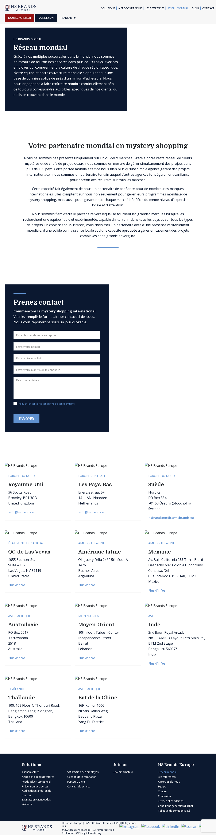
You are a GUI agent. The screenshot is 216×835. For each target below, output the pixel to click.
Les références (155, 8)
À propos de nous (130, 8)
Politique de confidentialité (174, 810)
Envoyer (26, 418)
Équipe (162, 786)
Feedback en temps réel (36, 781)
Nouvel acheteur (19, 18)
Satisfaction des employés (83, 772)
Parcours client (76, 781)
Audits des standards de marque (36, 793)
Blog (195, 8)
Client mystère (30, 772)
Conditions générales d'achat (175, 806)
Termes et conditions (170, 801)
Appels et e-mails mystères (38, 777)
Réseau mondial (178, 8)
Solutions (108, 8)
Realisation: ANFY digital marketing (81, 833)
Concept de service (78, 786)
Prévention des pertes (35, 786)
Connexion (46, 18)
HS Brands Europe (176, 765)
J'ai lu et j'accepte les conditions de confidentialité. (47, 403)
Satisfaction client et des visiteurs (36, 802)
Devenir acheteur (123, 772)
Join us (120, 765)
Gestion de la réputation (81, 777)
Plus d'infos (17, 585)
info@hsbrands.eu (22, 512)
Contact (208, 8)
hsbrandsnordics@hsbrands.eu (171, 518)
